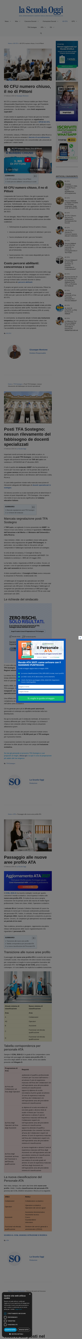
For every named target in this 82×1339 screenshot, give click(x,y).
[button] (17, 1334)
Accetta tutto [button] (10, 1330)
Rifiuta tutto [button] (24, 1330)
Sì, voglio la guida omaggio (41, 698)
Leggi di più (18, 1309)
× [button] (29, 1294)
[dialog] (17, 1314)
